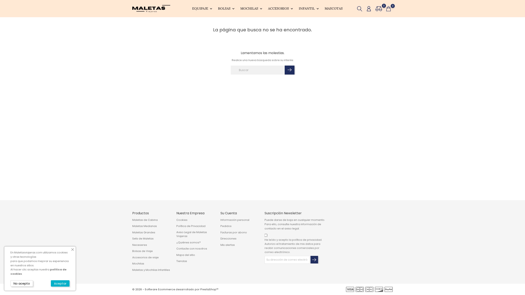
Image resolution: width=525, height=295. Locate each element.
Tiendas (181, 261)
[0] (378, 8)
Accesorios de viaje (145, 257)
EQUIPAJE (202, 8)
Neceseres (139, 245)
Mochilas (251, 8)
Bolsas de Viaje (142, 251)
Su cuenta (228, 213)
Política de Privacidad (190, 226)
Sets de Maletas (143, 239)
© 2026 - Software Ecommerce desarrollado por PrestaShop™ (175, 289)
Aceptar (60, 283)
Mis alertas (227, 245)
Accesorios (281, 8)
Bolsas (226, 8)
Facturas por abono (233, 232)
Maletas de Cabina (145, 220)
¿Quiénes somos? (188, 242)
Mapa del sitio (185, 255)
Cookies (181, 220)
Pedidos (226, 226)
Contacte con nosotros (191, 249)
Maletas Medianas (144, 226)
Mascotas (334, 8)
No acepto (22, 283)
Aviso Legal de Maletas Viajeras (191, 234)
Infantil (309, 8)
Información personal (234, 220)
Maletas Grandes (143, 232)
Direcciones (228, 239)
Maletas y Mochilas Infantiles (151, 270)
